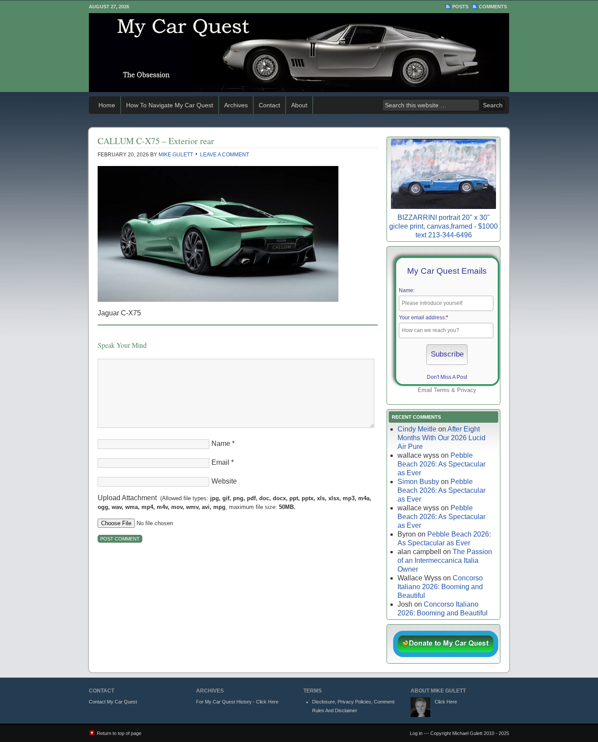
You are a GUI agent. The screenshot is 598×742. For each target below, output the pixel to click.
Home (106, 105)
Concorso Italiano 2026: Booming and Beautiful (440, 586)
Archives (236, 105)
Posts (460, 6)
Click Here (446, 701)
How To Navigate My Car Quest (169, 105)
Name (220, 443)
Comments (493, 6)
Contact (269, 105)
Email (220, 462)
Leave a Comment (224, 155)
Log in (416, 733)
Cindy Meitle (416, 429)
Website (224, 481)
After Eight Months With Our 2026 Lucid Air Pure (441, 437)
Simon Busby (418, 481)
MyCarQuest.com (299, 52)
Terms (442, 390)
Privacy (466, 390)
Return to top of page (119, 733)
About (299, 105)
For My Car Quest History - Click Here (237, 701)
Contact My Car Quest (113, 701)
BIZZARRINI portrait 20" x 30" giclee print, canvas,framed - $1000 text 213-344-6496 (443, 226)
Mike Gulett (175, 155)
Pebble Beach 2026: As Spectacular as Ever (441, 464)
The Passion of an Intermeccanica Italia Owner (444, 560)
